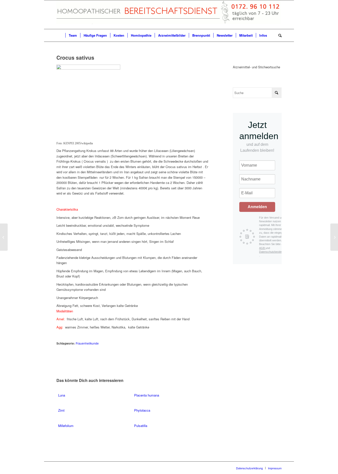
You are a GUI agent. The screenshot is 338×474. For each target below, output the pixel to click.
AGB (262, 248)
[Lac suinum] (4, 237)
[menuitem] (60, 35)
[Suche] (278, 35)
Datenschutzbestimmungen (275, 251)
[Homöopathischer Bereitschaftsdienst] (168, 14)
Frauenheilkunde (87, 343)
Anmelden (257, 207)
